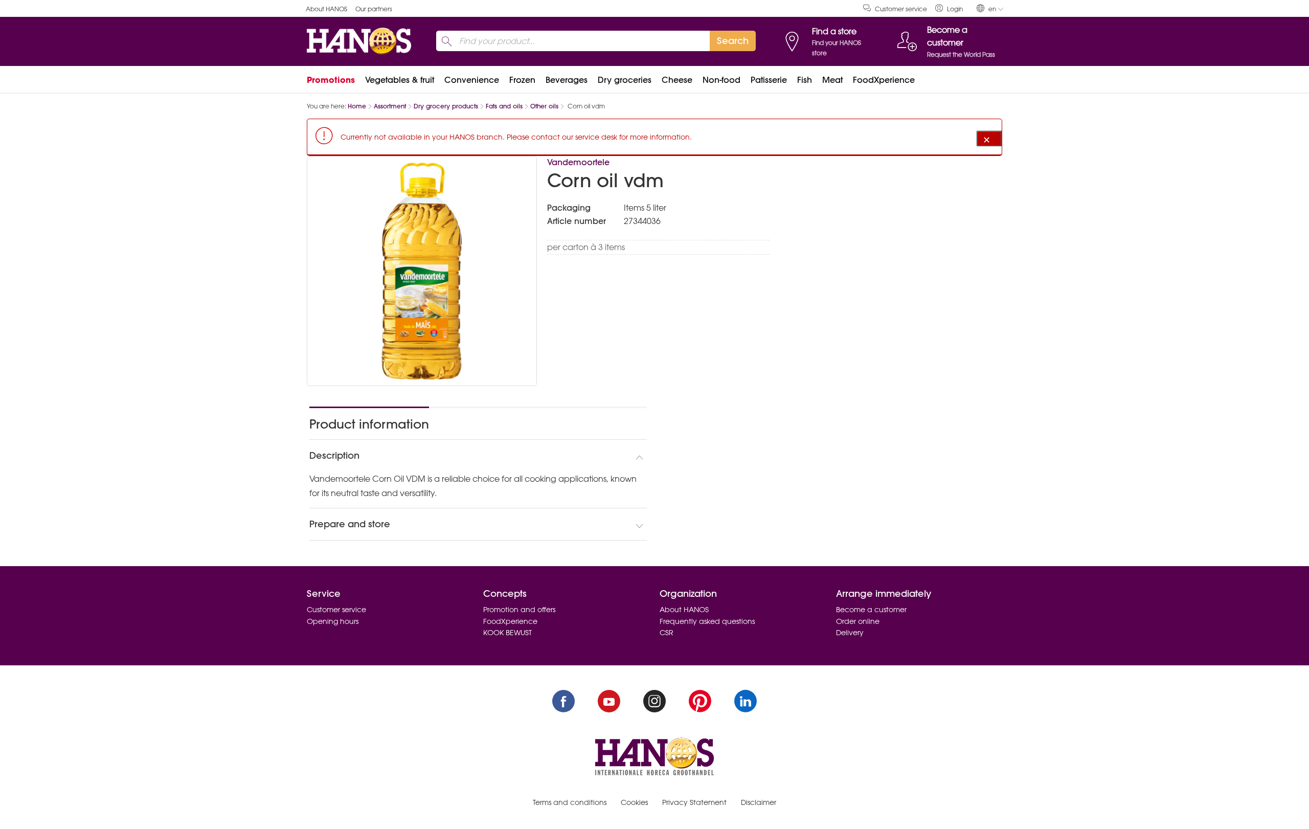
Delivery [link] (850, 633)
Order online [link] (857, 621)
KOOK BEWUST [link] (507, 633)
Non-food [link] (721, 79)
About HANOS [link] (326, 9)
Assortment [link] (390, 106)
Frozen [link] (522, 79)
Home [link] (357, 106)
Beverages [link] (567, 79)
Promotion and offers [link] (519, 609)
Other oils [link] (544, 106)
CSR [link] (666, 633)
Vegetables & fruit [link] (399, 79)
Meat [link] (832, 79)
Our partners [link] (373, 9)
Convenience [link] (471, 79)
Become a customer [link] (871, 609)
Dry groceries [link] (624, 79)
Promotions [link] (331, 79)
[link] (949, 8)
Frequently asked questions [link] (707, 621)
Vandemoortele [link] (578, 162)
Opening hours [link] (332, 621)
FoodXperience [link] (884, 79)
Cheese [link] (677, 79)
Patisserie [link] (769, 79)
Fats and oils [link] (504, 106)
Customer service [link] (901, 9)
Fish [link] (804, 79)
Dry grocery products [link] (446, 106)
